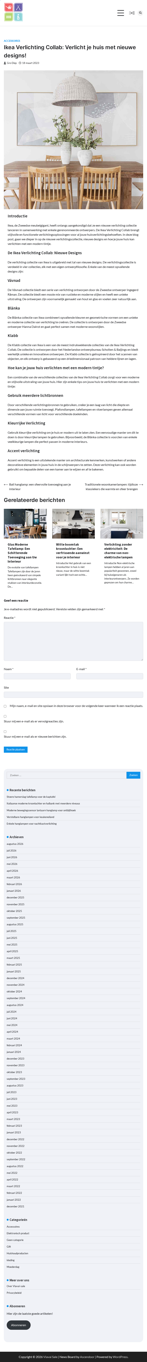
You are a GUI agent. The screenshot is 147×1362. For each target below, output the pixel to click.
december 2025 (15, 897)
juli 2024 (11, 1011)
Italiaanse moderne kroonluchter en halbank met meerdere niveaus (43, 803)
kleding (11, 1260)
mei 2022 (12, 1172)
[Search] (140, 13)
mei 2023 (12, 1105)
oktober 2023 (14, 1072)
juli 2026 (11, 850)
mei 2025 (12, 944)
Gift (9, 1246)
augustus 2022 (15, 1166)
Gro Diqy (12, 63)
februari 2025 (14, 964)
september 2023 (16, 1078)
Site (6, 687)
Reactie (9, 617)
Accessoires (12, 40)
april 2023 (12, 1112)
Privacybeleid (14, 1292)
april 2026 (12, 870)
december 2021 (15, 1206)
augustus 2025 (15, 924)
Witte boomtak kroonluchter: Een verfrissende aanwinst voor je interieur (73, 550)
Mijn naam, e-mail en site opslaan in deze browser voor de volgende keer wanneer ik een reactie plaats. (76, 706)
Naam (8, 669)
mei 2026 (12, 863)
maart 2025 (13, 957)
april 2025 (12, 951)
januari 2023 (14, 1132)
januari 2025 (14, 971)
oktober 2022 (14, 1152)
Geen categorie (15, 1239)
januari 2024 (14, 1051)
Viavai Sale (50, 1357)
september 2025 (16, 917)
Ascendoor (87, 1357)
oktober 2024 (14, 991)
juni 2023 (12, 1098)
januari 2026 (14, 890)
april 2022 (12, 1179)
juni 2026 (12, 857)
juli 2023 (11, 1092)
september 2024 (16, 998)
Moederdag (13, 1266)
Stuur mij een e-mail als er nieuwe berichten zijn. (35, 736)
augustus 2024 (15, 1005)
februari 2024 (14, 1045)
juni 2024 (12, 1018)
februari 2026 (14, 884)
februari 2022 (14, 1192)
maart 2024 (13, 1038)
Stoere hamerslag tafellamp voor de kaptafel (31, 796)
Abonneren (18, 1325)
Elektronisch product (18, 1233)
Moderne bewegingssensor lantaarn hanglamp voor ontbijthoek (41, 810)
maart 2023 (13, 1119)
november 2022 (15, 1145)
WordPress (120, 1357)
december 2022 (15, 1139)
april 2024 (12, 1031)
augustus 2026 (15, 843)
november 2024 (15, 984)
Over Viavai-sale (16, 1286)
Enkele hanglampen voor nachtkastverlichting (32, 823)
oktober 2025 (14, 911)
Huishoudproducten (17, 1253)
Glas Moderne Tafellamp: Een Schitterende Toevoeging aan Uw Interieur (22, 553)
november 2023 (15, 1065)
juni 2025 (12, 937)
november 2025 (15, 904)
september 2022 (16, 1159)
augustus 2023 (15, 1085)
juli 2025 (11, 931)
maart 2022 (13, 1186)
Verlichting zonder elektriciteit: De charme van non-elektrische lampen (118, 550)
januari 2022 (14, 1199)
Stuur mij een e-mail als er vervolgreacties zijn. (34, 721)
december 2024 (15, 978)
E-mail (81, 669)
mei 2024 (12, 1025)
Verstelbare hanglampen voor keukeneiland (30, 816)
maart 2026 (13, 877)
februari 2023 (14, 1125)
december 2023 (15, 1058)
